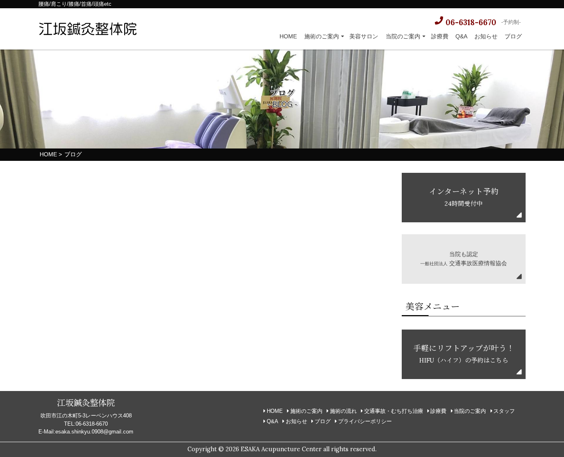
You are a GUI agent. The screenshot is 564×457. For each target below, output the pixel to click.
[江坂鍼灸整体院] (87, 30)
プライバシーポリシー (365, 421)
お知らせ (486, 36)
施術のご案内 (321, 36)
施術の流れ (343, 411)
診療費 (439, 36)
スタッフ (504, 411)
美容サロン (363, 36)
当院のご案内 (403, 36)
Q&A (461, 36)
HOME (288, 36)
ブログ (513, 36)
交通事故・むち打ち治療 (393, 411)
